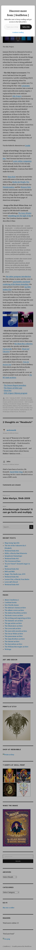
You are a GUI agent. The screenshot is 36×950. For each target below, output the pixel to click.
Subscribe (26, 27)
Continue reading (18, 32)
